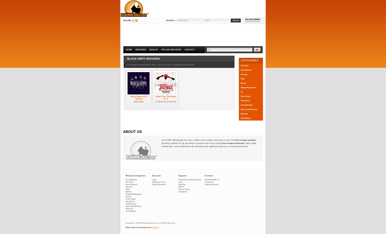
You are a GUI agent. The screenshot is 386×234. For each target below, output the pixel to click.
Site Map (182, 184)
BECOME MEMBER (252, 19)
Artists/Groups (247, 105)
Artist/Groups (131, 204)
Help (180, 182)
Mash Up (244, 114)
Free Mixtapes (131, 180)
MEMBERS (170, 20)
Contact (190, 49)
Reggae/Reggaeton (248, 87)
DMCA (181, 187)
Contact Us (209, 182)
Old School (245, 101)
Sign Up (153, 49)
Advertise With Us (212, 180)
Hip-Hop (244, 74)
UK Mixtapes (246, 118)
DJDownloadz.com (134, 8)
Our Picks (244, 66)
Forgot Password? (252, 21)
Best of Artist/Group (133, 206)
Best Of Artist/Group (249, 109)
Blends (243, 83)
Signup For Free (158, 182)
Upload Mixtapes (171, 49)
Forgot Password (159, 184)
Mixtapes (140, 49)
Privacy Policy (184, 189)
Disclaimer (182, 192)
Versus (128, 197)
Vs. (242, 92)
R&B (242, 79)
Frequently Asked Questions (189, 180)
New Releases (246, 70)
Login (154, 180)
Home (129, 49)
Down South (246, 96)
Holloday (155, 227)
